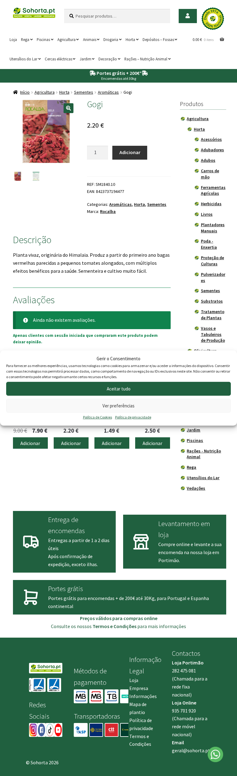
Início (25, 92)
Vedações (196, 488)
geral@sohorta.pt (191, 750)
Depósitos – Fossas (158, 39)
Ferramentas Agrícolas (213, 190)
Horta (130, 39)
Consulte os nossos (93, 626)
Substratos (212, 301)
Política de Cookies (97, 417)
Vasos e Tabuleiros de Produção (213, 334)
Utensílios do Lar (23, 58)
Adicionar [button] (30, 443)
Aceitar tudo (119, 389)
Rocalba (108, 211)
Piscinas (43, 39)
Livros (207, 214)
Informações (143, 696)
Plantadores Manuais (213, 228)
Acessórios (211, 139)
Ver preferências (118, 406)
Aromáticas (108, 92)
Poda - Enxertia (209, 244)
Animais (89, 39)
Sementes (83, 92)
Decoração (107, 58)
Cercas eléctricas (58, 58)
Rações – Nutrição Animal (145, 58)
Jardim (85, 58)
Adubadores (212, 150)
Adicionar (129, 152)
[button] (68, 108)
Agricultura (66, 39)
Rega (25, 39)
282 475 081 (184, 671)
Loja (13, 39)
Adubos (208, 160)
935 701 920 (184, 711)
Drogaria (110, 39)
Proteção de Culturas (212, 261)
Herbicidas (211, 203)
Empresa (138, 688)
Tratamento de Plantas (212, 315)
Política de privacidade (133, 417)
